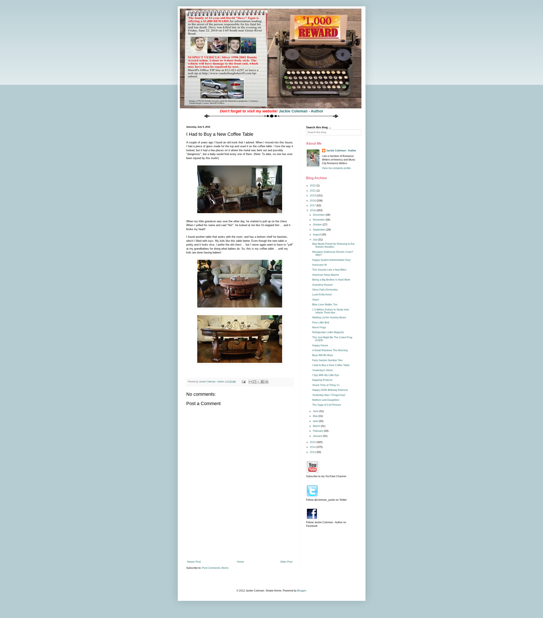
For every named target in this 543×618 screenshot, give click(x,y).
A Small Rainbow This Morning (330, 350)
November (319, 219)
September (319, 229)
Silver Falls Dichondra (325, 289)
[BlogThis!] (254, 382)
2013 (313, 452)
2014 (313, 447)
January (318, 436)
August (317, 234)
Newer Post (194, 561)
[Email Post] (243, 381)
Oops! (315, 299)
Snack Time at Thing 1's (326, 385)
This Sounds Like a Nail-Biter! (329, 269)
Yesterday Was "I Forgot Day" (329, 395)
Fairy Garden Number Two (327, 360)
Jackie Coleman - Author (301, 111)
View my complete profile (336, 168)
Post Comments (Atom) (215, 567)
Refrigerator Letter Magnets (328, 332)
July (315, 239)
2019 (313, 195)
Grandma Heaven (322, 284)
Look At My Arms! (322, 294)
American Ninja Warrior (325, 274)
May (315, 416)
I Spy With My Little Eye (325, 375)
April (316, 421)
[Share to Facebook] (262, 382)
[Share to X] (258, 382)
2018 (313, 200)
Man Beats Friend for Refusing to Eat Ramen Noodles (333, 245)
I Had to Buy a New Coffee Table (331, 365)
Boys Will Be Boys (322, 355)
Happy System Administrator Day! (331, 260)
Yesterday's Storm (322, 370)
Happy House (320, 345)
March (317, 426)
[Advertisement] (240, 528)
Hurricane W (319, 264)
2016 (313, 210)
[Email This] (250, 382)
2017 (313, 205)
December (319, 214)
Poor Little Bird (320, 322)
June (316, 411)
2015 (313, 442)
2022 (313, 185)
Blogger (301, 590)
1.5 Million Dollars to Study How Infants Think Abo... (330, 311)
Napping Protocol (322, 380)
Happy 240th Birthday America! (330, 390)
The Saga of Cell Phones (326, 404)
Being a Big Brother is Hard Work (331, 279)
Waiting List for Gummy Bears (329, 317)
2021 (313, 190)
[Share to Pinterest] (267, 382)
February (318, 430)
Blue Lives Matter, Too (324, 304)
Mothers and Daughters (325, 399)
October (318, 224)
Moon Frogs (319, 327)
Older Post (286, 561)
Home (240, 561)
